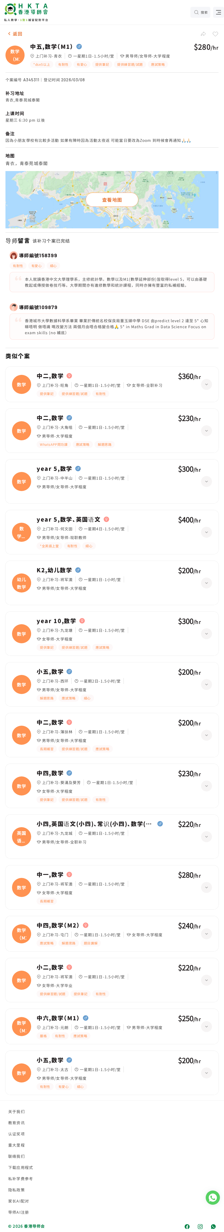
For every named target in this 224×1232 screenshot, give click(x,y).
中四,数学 (50, 773)
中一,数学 (50, 874)
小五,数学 (50, 671)
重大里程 (16, 1145)
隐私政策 (16, 1189)
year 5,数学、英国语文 (69, 519)
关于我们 (16, 1111)
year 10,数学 (56, 621)
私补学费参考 (20, 1178)
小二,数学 (50, 967)
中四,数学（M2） (58, 925)
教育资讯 (16, 1122)
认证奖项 (16, 1134)
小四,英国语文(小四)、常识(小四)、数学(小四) (96, 824)
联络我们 (16, 1156)
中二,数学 (50, 376)
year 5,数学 (54, 469)
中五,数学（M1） (51, 46)
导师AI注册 (18, 1212)
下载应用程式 (20, 1167)
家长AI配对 (18, 1201)
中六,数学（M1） (58, 1018)
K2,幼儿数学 (54, 570)
